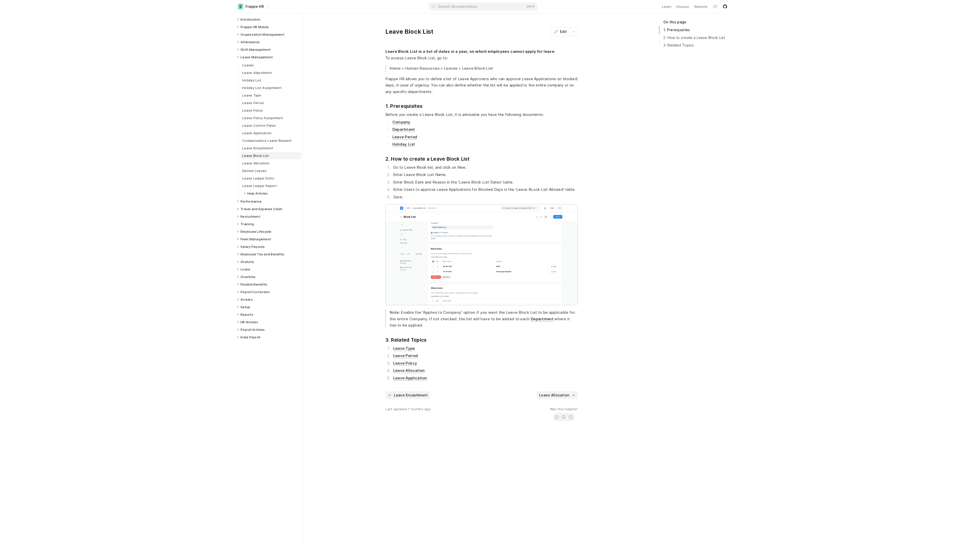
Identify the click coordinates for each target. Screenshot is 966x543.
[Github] (725, 6)
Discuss (682, 7)
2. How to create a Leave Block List (694, 37)
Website (700, 7)
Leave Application (410, 378)
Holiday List (403, 144)
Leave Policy (405, 363)
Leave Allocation (409, 370)
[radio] (556, 417)
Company (401, 122)
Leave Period (404, 136)
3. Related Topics (678, 45)
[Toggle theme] (714, 6)
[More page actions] (574, 32)
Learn (666, 7)
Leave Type (404, 348)
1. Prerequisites (676, 30)
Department (403, 129)
